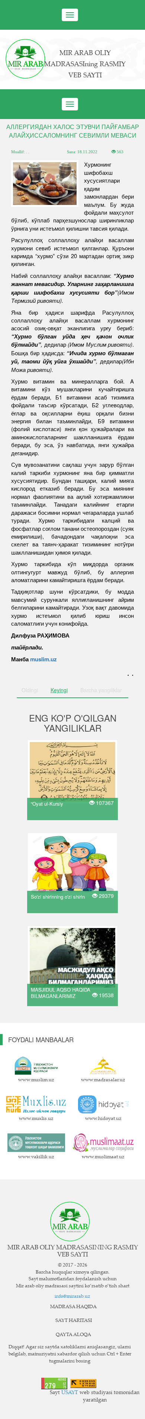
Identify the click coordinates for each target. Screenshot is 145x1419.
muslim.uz (43, 659)
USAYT (69, 1393)
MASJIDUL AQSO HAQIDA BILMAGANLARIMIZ (60, 992)
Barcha (101, 690)
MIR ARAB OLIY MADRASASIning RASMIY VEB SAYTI (85, 64)
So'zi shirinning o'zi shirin (58, 896)
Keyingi (59, 690)
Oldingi (30, 690)
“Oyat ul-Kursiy (47, 803)
